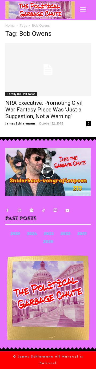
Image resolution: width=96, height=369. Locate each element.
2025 (15, 234)
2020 (48, 242)
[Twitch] (55, 210)
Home (10, 25)
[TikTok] (43, 210)
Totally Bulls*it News (21, 94)
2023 (49, 234)
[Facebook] (7, 210)
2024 (32, 234)
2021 (81, 234)
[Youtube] (67, 210)
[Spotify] (31, 210)
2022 (65, 234)
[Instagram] (19, 210)
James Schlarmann (20, 123)
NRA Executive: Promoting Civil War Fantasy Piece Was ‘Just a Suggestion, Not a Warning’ (44, 109)
